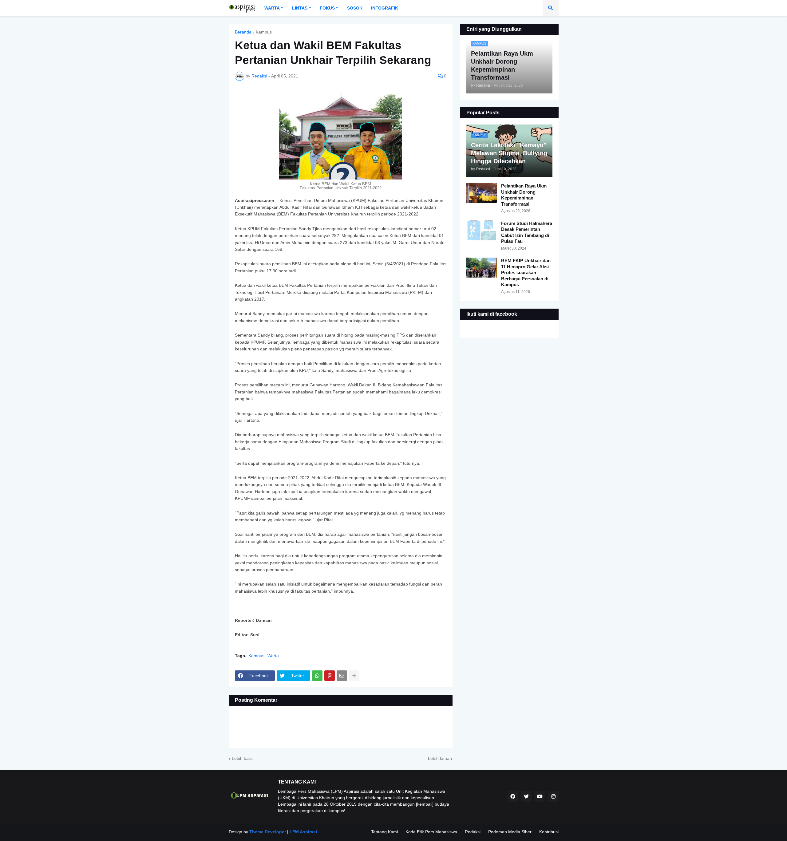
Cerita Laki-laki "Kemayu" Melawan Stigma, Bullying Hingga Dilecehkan (509, 153)
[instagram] (553, 796)
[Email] (342, 675)
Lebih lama (438, 758)
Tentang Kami (384, 831)
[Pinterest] (329, 675)
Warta (273, 655)
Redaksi (473, 831)
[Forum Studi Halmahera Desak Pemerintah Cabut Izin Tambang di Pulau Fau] (481, 230)
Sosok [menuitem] (354, 8)
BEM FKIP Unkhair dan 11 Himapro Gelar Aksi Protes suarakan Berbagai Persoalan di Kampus (526, 272)
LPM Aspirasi (303, 831)
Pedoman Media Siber (510, 831)
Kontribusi (549, 831)
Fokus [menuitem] (327, 8)
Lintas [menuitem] (299, 8)
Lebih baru (242, 758)
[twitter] (526, 796)
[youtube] (540, 796)
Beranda (243, 32)
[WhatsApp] (317, 675)
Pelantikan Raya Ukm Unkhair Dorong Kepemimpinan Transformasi (524, 195)
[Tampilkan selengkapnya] (354, 675)
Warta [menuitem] (272, 8)
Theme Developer (267, 831)
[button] (551, 8)
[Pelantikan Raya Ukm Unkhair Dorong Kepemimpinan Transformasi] (481, 193)
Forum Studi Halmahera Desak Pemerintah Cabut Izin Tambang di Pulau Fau (526, 232)
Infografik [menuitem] (384, 8)
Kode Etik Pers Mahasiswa (431, 831)
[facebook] (513, 796)
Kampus (264, 32)
